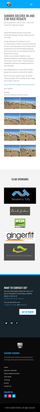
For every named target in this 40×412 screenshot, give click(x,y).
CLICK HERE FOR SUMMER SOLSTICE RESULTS (19, 85)
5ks (28, 23)
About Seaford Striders (12, 373)
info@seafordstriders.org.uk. (14, 298)
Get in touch (27, 311)
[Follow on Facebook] (5, 396)
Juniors (21, 25)
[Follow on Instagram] (11, 323)
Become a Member (10, 370)
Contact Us (7, 386)
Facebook (23, 305)
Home (6, 367)
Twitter (14, 305)
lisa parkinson (11, 23)
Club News (7, 377)
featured (15, 25)
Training (7, 380)
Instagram (7, 305)
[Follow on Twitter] (6, 323)
